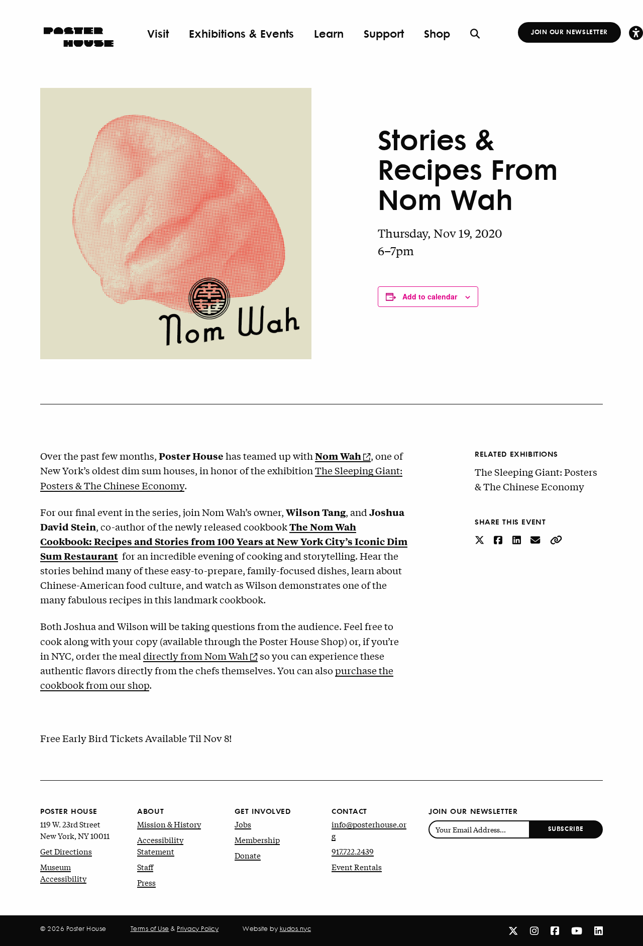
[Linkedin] (598, 930)
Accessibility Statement (160, 845)
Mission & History (169, 823)
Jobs (243, 823)
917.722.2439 (353, 851)
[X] (513, 930)
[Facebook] (555, 930)
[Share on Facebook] (499, 539)
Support (384, 33)
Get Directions (66, 851)
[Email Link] (536, 539)
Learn (329, 33)
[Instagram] (534, 930)
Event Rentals (357, 866)
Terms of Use (150, 928)
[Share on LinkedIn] (517, 539)
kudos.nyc (295, 928)
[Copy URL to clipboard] (556, 539)
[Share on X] (480, 539)
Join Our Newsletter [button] (569, 31)
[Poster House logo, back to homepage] (78, 33)
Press (146, 882)
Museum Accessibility (63, 872)
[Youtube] (576, 930)
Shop (437, 33)
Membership (257, 839)
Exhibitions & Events (241, 33)
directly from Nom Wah (195, 655)
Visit (158, 33)
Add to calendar (429, 296)
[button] (636, 32)
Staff (145, 866)
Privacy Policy (198, 928)
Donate (248, 855)
